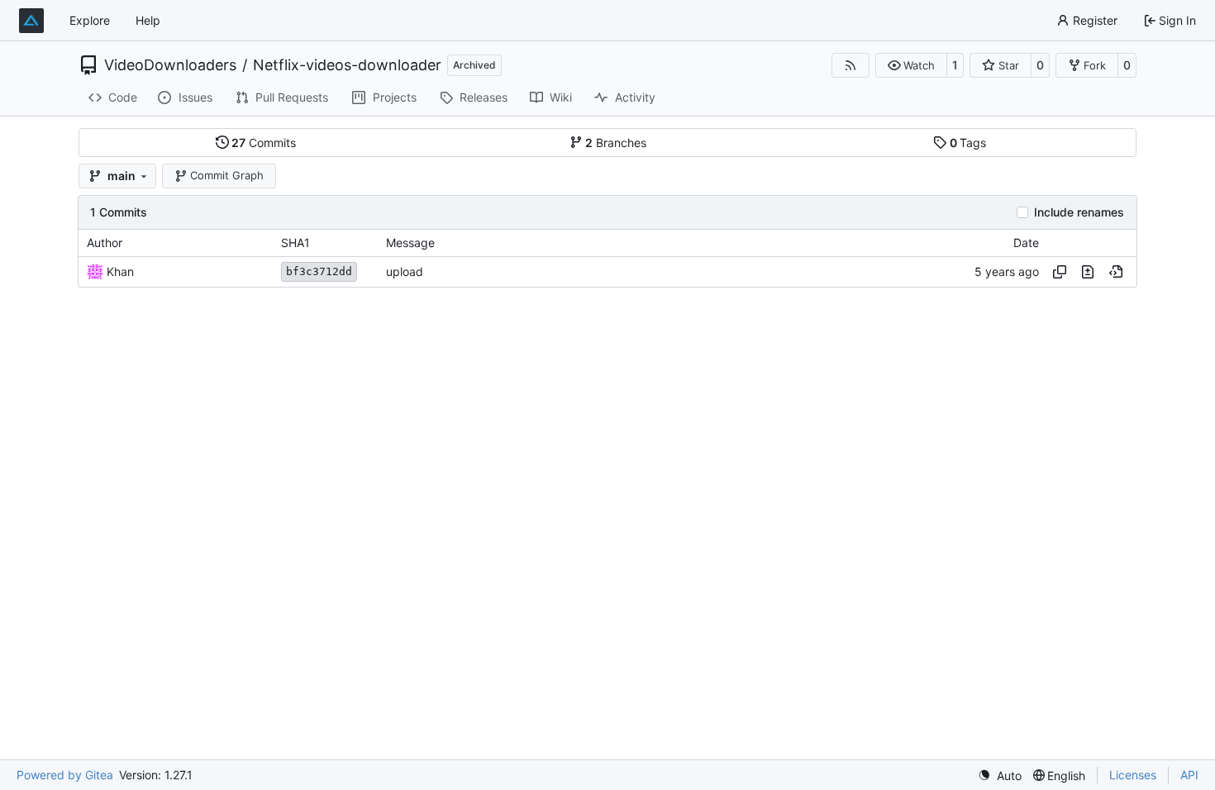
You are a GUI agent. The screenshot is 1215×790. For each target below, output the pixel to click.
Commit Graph (227, 175)
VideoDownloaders (170, 65)
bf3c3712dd (319, 271)
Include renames (1079, 212)
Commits (263, 143)
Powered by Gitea (65, 775)
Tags (968, 143)
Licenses (1132, 775)
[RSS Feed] (850, 65)
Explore (89, 20)
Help (148, 20)
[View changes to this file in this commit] (1087, 271)
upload (404, 271)
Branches (615, 143)
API (1189, 775)
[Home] (31, 21)
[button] (911, 65)
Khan (120, 271)
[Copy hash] (1059, 271)
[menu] (1000, 776)
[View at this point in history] (1115, 271)
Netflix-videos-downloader (347, 65)
